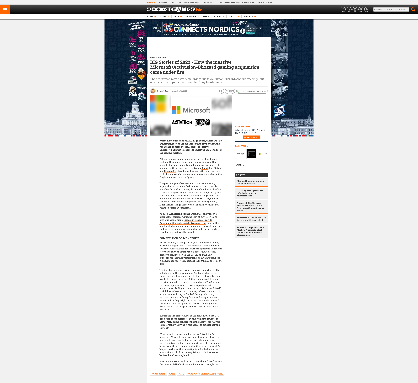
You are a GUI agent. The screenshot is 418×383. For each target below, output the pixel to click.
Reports (248, 16)
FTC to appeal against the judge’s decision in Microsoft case (250, 193)
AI (173, 2)
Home (152, 57)
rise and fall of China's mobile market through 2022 (192, 364)
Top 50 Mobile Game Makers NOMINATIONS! (236, 2)
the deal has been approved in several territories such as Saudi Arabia (190, 250)
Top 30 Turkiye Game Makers (189, 2)
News (150, 16)
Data (176, 16)
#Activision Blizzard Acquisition (205, 373)
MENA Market (209, 2)
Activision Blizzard (179, 213)
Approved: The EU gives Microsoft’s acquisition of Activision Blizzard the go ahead (250, 207)
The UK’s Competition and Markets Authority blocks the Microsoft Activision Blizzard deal (250, 231)
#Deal (172, 373)
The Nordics (163, 2)
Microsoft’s (170, 171)
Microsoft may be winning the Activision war (250, 182)
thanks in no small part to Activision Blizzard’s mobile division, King (185, 221)
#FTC (181, 373)
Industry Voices (212, 16)
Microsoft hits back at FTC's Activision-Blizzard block (251, 218)
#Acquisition (158, 373)
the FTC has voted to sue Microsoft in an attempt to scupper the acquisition (189, 318)
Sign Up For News (265, 2)
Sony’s (204, 168)
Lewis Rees (164, 91)
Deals (163, 16)
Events (233, 16)
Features (191, 16)
